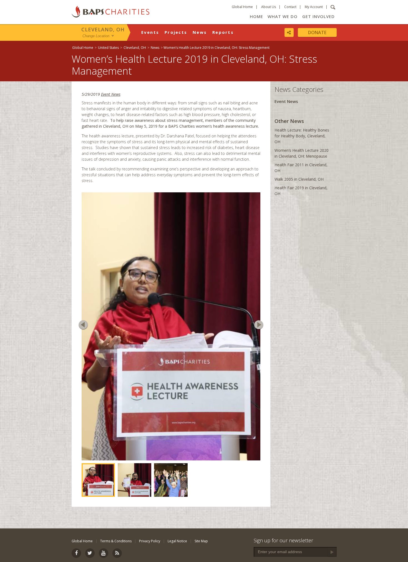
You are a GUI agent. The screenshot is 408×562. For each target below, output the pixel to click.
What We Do (283, 16)
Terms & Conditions (116, 541)
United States (108, 47)
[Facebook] (76, 553)
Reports (223, 32)
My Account (314, 6)
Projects (176, 32)
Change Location (95, 36)
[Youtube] (103, 553)
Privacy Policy (149, 541)
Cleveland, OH (103, 29)
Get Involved (318, 16)
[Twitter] (90, 553)
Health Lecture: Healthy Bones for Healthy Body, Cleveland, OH (301, 135)
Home (256, 16)
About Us (268, 6)
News (200, 32)
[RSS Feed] (117, 553)
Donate (317, 32)
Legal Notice (177, 541)
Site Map (201, 541)
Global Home (242, 6)
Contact (290, 6)
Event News (110, 94)
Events (150, 32)
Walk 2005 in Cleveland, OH (299, 179)
